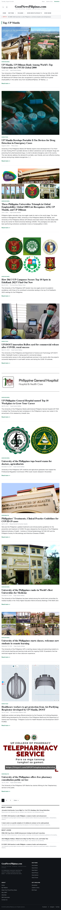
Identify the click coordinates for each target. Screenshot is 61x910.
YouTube (57, 906)
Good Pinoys (35, 872)
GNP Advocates (6, 897)
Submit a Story (49, 1)
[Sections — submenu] (15, 13)
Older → (16, 800)
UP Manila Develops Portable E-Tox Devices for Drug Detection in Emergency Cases (28, 141)
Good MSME (47, 13)
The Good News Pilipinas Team (18, 285)
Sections (11, 13)
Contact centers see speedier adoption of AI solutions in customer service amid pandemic (25, 823)
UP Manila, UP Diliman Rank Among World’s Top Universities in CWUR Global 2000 (27, 66)
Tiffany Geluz (14, 145)
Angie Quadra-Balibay (15, 70)
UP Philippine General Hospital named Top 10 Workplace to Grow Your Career (25, 402)
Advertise (4, 895)
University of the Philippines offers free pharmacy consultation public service (27, 778)
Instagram (52, 906)
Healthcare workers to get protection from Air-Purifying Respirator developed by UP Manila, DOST (30, 708)
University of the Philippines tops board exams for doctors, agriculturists (27, 462)
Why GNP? (4, 892)
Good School (6, 61)
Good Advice (35, 875)
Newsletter (56, 1)
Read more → (6, 83)
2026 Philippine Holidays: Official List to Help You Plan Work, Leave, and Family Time (25, 839)
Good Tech (5, 137)
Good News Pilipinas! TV (34, 13)
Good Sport (35, 870)
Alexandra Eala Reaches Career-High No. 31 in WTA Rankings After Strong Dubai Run (25, 810)
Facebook (44, 906)
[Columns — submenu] (25, 13)
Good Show (35, 867)
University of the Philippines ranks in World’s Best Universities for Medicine (27, 591)
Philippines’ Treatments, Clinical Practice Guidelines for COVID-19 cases (30, 520)
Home (4, 13)
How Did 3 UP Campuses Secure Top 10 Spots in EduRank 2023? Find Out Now (26, 281)
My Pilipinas (5, 887)
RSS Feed (34, 890)
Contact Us (4, 899)
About (43, 1)
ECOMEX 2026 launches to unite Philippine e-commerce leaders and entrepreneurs (29, 16)
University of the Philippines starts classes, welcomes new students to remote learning (30, 642)
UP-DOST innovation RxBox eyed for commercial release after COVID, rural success (30, 346)
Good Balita (5, 515)
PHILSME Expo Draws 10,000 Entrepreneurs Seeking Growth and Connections (23, 833)
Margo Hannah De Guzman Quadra (18, 524)
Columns (20, 13)
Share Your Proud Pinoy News (9, 890)
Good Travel (35, 877)
